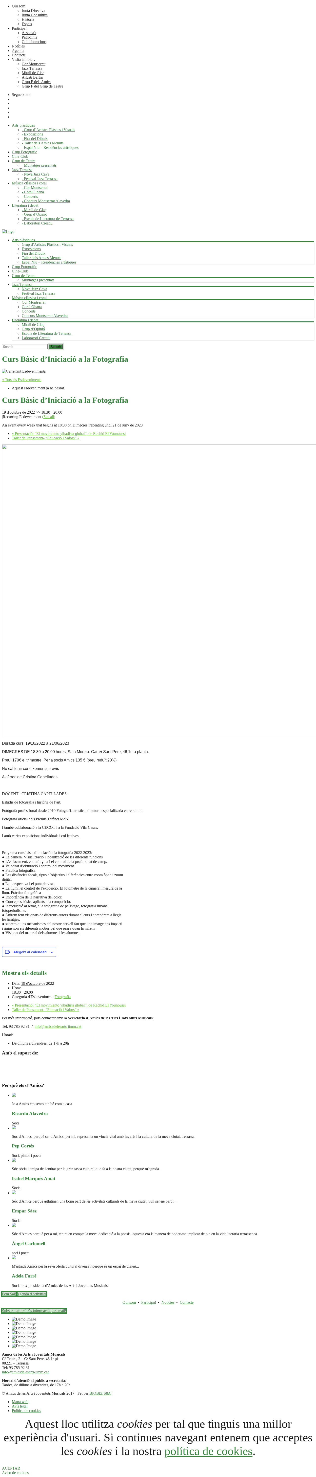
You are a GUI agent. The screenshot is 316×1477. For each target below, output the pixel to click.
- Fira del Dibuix (35, 138)
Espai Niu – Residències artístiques (49, 262)
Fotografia (63, 997)
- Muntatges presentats (39, 165)
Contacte (19, 55)
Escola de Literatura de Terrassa (46, 333)
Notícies (18, 46)
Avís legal (19, 1406)
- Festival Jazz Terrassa (40, 179)
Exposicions (31, 249)
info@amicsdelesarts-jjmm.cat (58, 1026)
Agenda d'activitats (31, 1294)
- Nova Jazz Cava (35, 174)
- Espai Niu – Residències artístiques (50, 147)
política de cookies (208, 1450)
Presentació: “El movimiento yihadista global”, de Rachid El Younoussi (69, 433)
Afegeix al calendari (30, 951)
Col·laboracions (34, 42)
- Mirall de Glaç (34, 210)
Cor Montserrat (33, 64)
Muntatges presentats (38, 280)
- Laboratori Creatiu (37, 223)
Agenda (18, 50)
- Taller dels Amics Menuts (42, 143)
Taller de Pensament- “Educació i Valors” (45, 438)
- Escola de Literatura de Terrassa (48, 219)
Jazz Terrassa (32, 68)
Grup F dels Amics (36, 82)
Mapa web (20, 1402)
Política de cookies (26, 1411)
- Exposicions (32, 134)
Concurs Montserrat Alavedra (45, 315)
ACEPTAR (11, 1468)
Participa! (19, 28)
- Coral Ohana (33, 192)
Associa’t (29, 33)
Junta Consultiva (35, 15)
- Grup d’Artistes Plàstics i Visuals (48, 130)
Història (28, 19)
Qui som (18, 6)
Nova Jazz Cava (34, 289)
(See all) (48, 417)
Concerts (29, 311)
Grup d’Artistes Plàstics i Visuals (47, 244)
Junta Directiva (33, 10)
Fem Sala (9, 1294)
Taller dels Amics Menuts (41, 258)
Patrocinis (29, 37)
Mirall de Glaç (33, 73)
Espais (27, 24)
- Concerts (30, 196)
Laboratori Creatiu (36, 338)
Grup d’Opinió (33, 329)
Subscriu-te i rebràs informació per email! (34, 1311)
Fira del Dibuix (33, 253)
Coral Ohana (32, 307)
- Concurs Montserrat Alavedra (46, 201)
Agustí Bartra (32, 77)
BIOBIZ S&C (100, 1393)
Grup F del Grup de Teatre (42, 86)
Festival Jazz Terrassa (38, 293)
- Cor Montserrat (35, 187)
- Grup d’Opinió (34, 214)
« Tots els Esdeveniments (21, 380)
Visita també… (23, 59)
